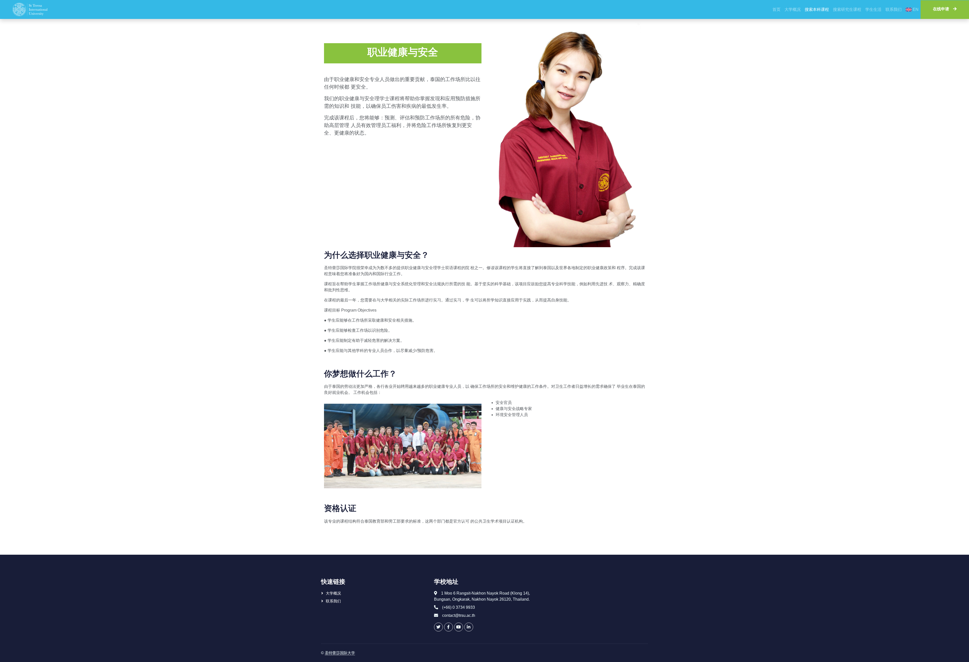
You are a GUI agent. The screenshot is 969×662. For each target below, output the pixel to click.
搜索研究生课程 (847, 9)
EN (915, 9)
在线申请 (941, 9)
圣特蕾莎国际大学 (340, 653)
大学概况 (793, 9)
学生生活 (873, 9)
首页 (776, 9)
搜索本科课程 (817, 9)
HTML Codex (389, 653)
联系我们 (893, 9)
